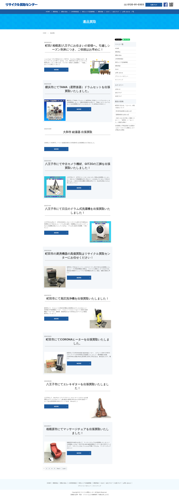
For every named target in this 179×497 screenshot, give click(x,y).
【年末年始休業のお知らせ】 (123, 111)
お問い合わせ (126, 11)
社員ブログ (154, 4)
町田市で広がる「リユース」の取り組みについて (125, 106)
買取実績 (100, 11)
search (134, 11)
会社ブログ (116, 11)
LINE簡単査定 (75, 11)
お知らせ (117, 89)
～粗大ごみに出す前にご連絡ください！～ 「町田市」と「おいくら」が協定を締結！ (125, 120)
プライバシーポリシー (121, 76)
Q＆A (107, 11)
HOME (48, 11)
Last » (64, 468)
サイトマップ (119, 79)
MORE (56, 70)
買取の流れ (64, 11)
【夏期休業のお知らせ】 (122, 114)
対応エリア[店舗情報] (88, 11)
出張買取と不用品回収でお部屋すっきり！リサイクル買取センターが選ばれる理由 (125, 128)
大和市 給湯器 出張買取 (77, 132)
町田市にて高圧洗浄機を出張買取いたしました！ (77, 298)
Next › (59, 468)
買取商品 (55, 11)
